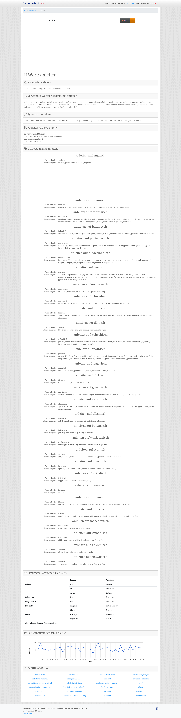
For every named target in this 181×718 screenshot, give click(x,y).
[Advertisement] (90, 45)
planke (141, 687)
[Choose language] (125, 20)
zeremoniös (40, 695)
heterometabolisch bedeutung (73, 695)
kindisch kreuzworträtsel (73, 687)
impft (141, 683)
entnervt (107, 679)
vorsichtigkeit (141, 691)
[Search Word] (132, 20)
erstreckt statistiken (141, 679)
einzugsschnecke (73, 679)
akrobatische (40, 674)
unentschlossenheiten (73, 691)
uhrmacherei (141, 695)
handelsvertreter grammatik (107, 683)
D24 (25, 10)
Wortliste (130, 3)
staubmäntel (40, 691)
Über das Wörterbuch (144, 3)
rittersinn (107, 695)
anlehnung (73, 674)
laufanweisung (107, 687)
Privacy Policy (28, 713)
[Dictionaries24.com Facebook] (157, 708)
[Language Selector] (156, 3)
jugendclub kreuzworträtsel (40, 687)
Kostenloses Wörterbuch (115, 3)
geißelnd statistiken (74, 683)
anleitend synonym (141, 674)
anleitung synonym (40, 679)
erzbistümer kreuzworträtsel (40, 683)
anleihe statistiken (107, 674)
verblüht (107, 691)
